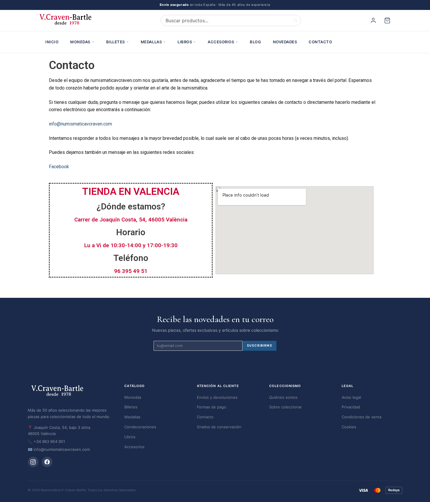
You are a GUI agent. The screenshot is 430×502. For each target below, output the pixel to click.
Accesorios (221, 41)
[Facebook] (47, 462)
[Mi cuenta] (374, 20)
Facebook (59, 166)
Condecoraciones (140, 426)
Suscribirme (259, 345)
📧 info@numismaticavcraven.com (59, 449)
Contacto (320, 41)
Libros (185, 41)
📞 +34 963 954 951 (46, 441)
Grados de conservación (219, 426)
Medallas (151, 41)
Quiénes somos (283, 397)
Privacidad (351, 407)
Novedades (285, 41)
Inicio (52, 41)
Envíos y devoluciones (217, 397)
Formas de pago (211, 407)
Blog (255, 41)
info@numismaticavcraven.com (80, 124)
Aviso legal (351, 397)
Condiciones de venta (361, 417)
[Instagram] (33, 462)
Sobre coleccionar (285, 407)
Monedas (80, 41)
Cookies (349, 426)
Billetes (115, 41)
